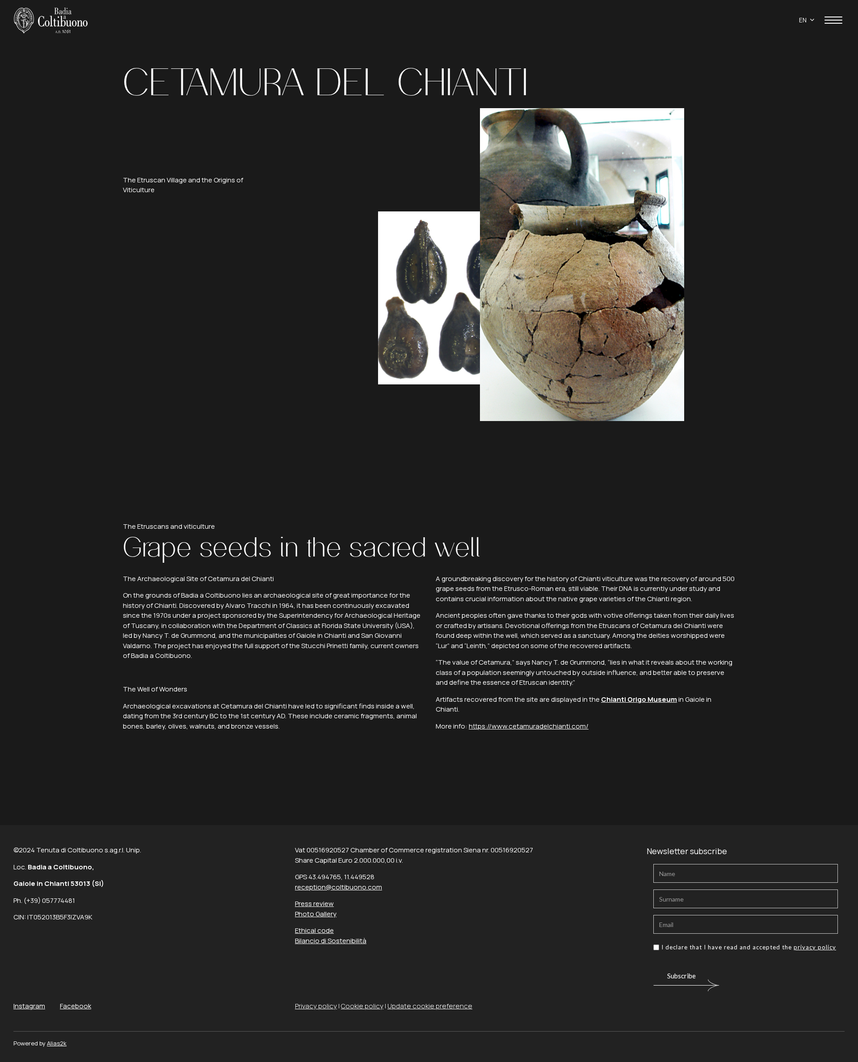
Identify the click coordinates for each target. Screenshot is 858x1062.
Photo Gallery (315, 914)
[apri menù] (833, 21)
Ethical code (314, 930)
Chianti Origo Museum (639, 699)
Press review (314, 903)
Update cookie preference (429, 1006)
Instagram (29, 1006)
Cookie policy (362, 1006)
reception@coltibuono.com (338, 887)
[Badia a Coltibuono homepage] (50, 19)
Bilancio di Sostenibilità (330, 940)
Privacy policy (316, 1006)
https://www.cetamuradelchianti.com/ (529, 726)
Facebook (75, 1006)
